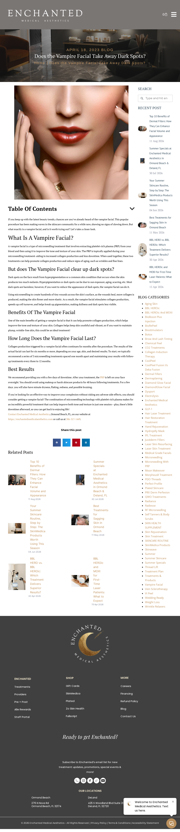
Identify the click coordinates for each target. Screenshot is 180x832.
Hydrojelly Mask (155, 431)
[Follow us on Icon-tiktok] (96, 780)
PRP (101, 377)
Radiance (150, 501)
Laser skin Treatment (158, 448)
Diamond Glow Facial (158, 382)
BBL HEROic (152, 308)
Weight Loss (152, 602)
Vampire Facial (154, 584)
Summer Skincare (155, 558)
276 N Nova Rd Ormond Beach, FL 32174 (46, 804)
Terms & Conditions (119, 823)
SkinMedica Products (157, 545)
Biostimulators (154, 330)
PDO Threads (153, 479)
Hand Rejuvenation (156, 426)
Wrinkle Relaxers (155, 606)
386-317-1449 (73, 419)
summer (150, 554)
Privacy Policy (99, 823)
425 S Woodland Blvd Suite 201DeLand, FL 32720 (106, 804)
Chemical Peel (153, 343)
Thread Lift (151, 567)
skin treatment (154, 536)
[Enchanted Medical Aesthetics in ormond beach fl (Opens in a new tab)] (90, 644)
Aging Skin (151, 303)
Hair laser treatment (158, 413)
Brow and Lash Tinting (158, 339)
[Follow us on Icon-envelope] (103, 780)
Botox (148, 334)
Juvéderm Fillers (155, 439)
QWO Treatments (155, 496)
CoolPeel (150, 360)
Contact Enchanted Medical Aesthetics (29, 414)
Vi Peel (149, 593)
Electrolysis (152, 396)
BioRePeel (151, 325)
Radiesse (150, 505)
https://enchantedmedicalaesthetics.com (30, 419)
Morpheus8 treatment (158, 475)
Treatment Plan (154, 571)
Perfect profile (153, 483)
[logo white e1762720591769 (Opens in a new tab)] (46, 15)
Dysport (150, 391)
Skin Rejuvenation (156, 532)
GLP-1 (148, 409)
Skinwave (150, 549)
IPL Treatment (153, 435)
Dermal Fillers (153, 374)
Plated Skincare (154, 488)
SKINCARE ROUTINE (157, 540)
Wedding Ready (154, 597)
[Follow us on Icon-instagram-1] (83, 780)
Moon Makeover (155, 470)
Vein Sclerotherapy (156, 589)
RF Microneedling (155, 510)
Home (39, 63)
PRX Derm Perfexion (157, 492)
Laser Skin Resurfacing (158, 444)
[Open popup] (173, 14)
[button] (165, 14)
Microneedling (153, 457)
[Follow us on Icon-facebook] (90, 780)
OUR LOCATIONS (90, 791)
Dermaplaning (153, 378)
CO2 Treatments (155, 347)
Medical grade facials (158, 453)
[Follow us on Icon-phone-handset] (77, 780)
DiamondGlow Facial (157, 387)
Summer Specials (155, 562)
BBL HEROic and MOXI (158, 312)
